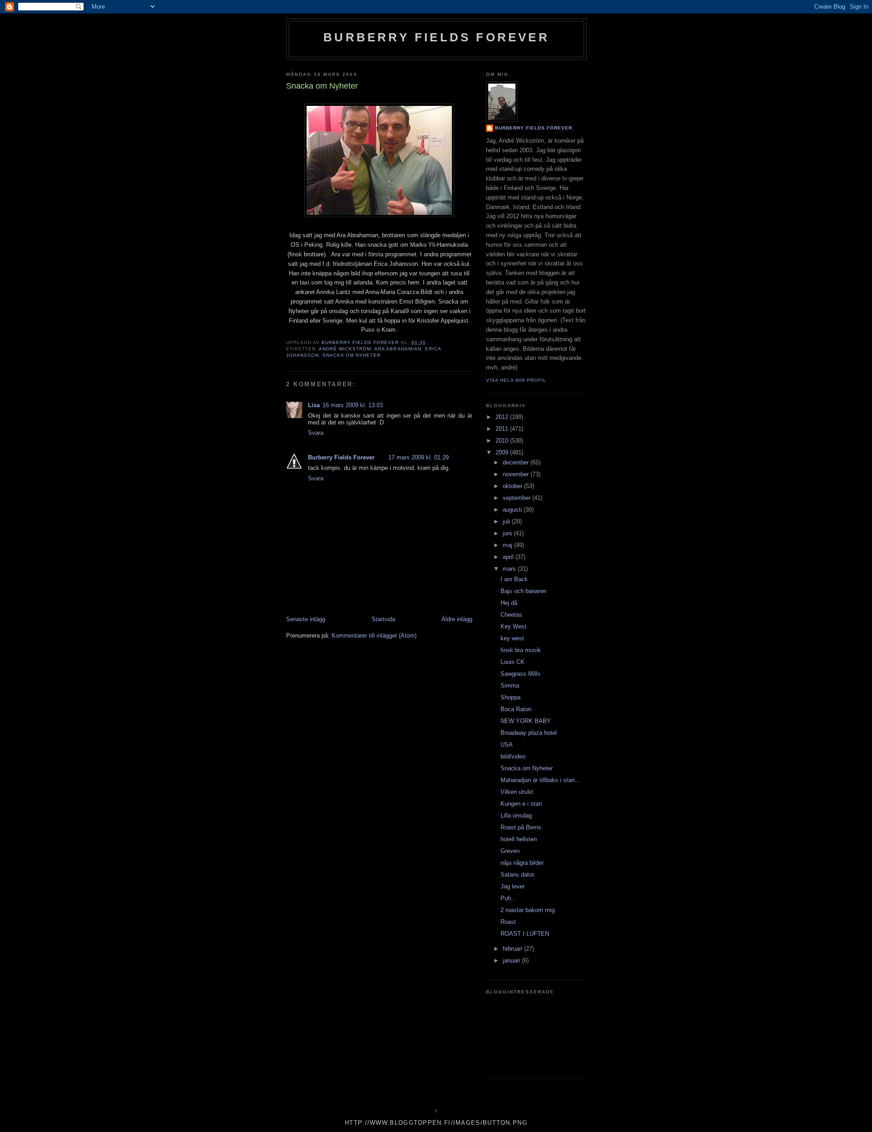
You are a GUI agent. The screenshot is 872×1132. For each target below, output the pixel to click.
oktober (513, 486)
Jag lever (512, 886)
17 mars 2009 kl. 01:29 (418, 457)
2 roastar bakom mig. (528, 910)
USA (506, 744)
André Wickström (345, 348)
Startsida (383, 619)
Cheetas (511, 614)
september (517, 497)
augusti (513, 509)
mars (510, 568)
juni (508, 533)
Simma (509, 685)
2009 (502, 452)
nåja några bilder (522, 862)
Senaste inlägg (305, 619)
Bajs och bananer (523, 591)
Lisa (314, 405)
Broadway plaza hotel (528, 732)
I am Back (514, 579)
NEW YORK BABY (525, 721)
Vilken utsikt (516, 791)
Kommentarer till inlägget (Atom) (374, 635)
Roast (508, 921)
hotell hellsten (518, 839)
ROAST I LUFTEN (524, 933)
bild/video (512, 756)
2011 (502, 428)
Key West (513, 626)
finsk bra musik (520, 650)
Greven (510, 851)
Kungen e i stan (521, 803)
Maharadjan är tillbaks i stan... (540, 780)
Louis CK (512, 661)
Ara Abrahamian (397, 348)
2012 (502, 417)
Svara (315, 432)
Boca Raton (515, 709)
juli (507, 521)
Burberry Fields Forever (436, 37)
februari (513, 948)
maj (508, 545)
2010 (502, 440)
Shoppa (510, 697)
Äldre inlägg (456, 619)
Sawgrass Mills (520, 673)
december (516, 462)
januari (512, 960)
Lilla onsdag (516, 815)
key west (512, 638)
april (509, 557)
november (516, 474)
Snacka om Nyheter (351, 355)
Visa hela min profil (516, 380)
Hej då (508, 602)
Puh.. (507, 898)
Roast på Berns (520, 827)
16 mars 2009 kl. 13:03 (352, 405)
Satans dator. (517, 874)
